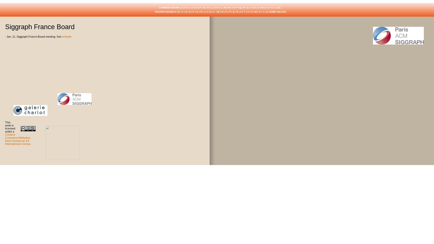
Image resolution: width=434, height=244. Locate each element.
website (67, 36)
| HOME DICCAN (277, 12)
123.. (279, 7)
